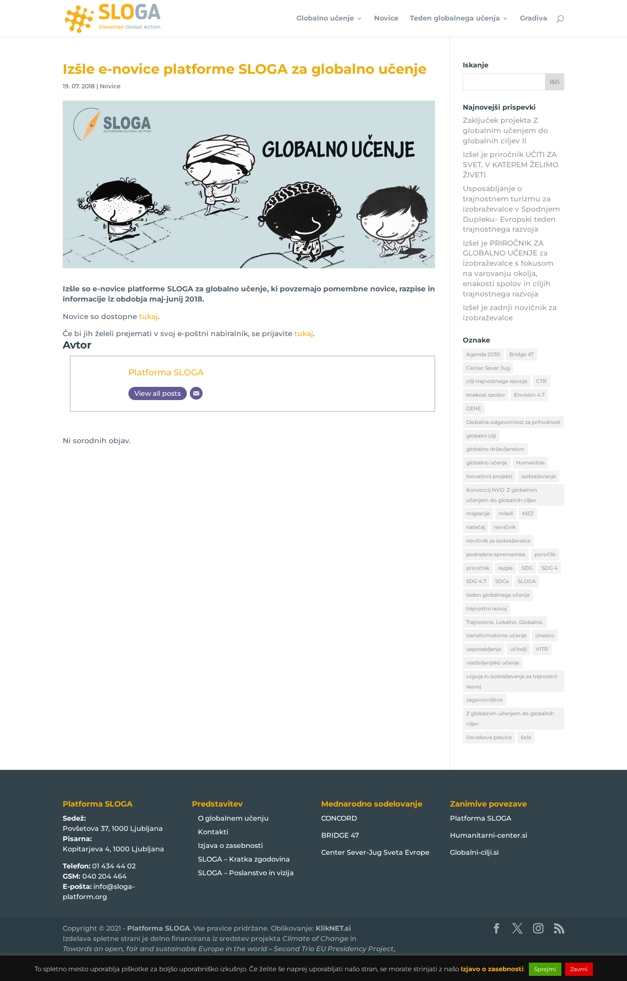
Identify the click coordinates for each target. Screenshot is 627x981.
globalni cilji (481, 435)
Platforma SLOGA (166, 372)
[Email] (196, 393)
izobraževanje (538, 476)
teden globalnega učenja (497, 595)
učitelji (518, 649)
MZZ (528, 513)
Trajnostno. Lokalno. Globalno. (504, 622)
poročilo (545, 554)
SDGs (502, 581)
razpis (505, 568)
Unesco (544, 635)
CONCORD (339, 818)
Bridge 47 (521, 354)
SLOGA (527, 581)
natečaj (475, 527)
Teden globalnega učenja (455, 18)
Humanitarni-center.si (488, 835)
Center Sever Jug (488, 368)
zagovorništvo (484, 700)
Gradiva (533, 18)
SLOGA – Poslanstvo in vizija (246, 873)
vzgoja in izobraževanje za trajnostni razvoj (511, 681)
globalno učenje (486, 462)
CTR (541, 381)
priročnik (477, 568)
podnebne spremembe (495, 554)
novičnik (505, 527)
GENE (473, 408)
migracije (478, 513)
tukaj (148, 316)
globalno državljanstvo (495, 449)
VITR (542, 649)
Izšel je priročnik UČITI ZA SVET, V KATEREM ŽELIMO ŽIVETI (510, 164)
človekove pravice (489, 737)
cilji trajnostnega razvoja (496, 381)
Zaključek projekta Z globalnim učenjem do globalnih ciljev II (505, 130)
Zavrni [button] (579, 969)
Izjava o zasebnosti (230, 846)
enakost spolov (485, 395)
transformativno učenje (496, 635)
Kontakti (213, 832)
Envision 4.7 (529, 395)
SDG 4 (549, 568)
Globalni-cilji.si (474, 852)
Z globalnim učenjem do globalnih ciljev (510, 718)
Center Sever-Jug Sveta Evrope (375, 852)
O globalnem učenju (233, 818)
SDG (527, 568)
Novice (386, 18)
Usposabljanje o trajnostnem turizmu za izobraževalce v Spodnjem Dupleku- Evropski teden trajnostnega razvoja (511, 208)
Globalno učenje (325, 18)
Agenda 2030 (483, 354)
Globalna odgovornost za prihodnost (513, 422)
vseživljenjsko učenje (492, 662)
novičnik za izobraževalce (498, 540)
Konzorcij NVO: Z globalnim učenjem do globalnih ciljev (501, 495)
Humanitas (530, 462)
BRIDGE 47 (340, 835)
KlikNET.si (333, 928)
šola (526, 737)
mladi (506, 513)
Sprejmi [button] (545, 969)
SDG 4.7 (476, 581)
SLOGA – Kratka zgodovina (244, 859)
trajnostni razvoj (486, 608)
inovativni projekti (489, 476)
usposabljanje (483, 649)
